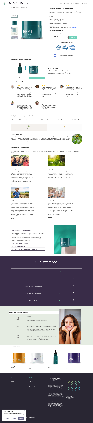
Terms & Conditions (32, 417)
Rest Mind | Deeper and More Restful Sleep (54, 367)
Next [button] (44, 33)
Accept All (21, 418)
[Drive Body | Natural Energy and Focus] (37, 357)
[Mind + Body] (16, 3)
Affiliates (77, 3)
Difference (66, 3)
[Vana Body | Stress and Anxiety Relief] (74, 357)
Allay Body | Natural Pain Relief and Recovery (16, 367)
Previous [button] (19, 33)
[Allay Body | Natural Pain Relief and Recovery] (19, 357)
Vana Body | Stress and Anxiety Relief (72, 366)
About (71, 3)
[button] (37, 78)
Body (14, 7)
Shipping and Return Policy (34, 386)
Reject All (14, 418)
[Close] (24, 410)
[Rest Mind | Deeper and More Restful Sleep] (56, 357)
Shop (61, 3)
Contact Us (31, 381)
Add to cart (73, 37)
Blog (30, 383)
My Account (84, 3)
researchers (28, 204)
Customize (7, 418)
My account (31, 379)
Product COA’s (31, 384)
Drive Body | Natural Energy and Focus (35, 366)
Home (11, 7)
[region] (14, 415)
